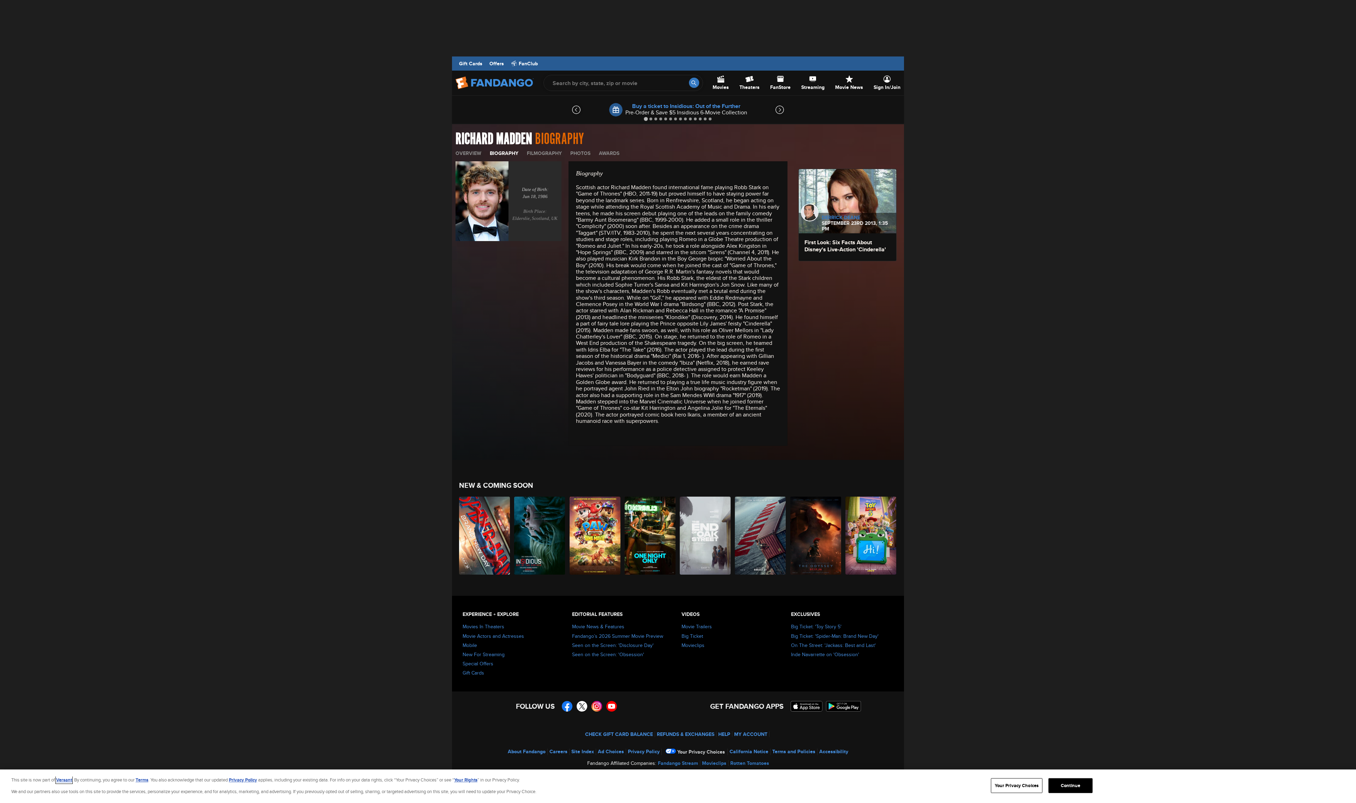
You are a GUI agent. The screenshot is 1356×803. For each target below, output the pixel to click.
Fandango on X (582, 706)
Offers (496, 63)
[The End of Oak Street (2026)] (705, 536)
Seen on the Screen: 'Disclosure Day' (613, 645)
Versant (64, 780)
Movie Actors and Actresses (493, 636)
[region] (678, 786)
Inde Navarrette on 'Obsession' (825, 654)
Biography (504, 153)
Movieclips (693, 645)
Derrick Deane (841, 217)
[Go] (694, 83)
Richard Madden (494, 139)
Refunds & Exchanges (685, 734)
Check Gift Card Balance (619, 734)
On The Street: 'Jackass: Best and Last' (833, 645)
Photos (580, 153)
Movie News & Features (598, 626)
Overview (468, 153)
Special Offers (478, 663)
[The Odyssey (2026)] (816, 536)
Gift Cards (470, 63)
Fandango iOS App (806, 706)
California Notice (749, 751)
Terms (142, 780)
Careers (558, 751)
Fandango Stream (678, 763)
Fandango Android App (843, 706)
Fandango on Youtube (611, 706)
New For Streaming (484, 654)
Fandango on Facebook (567, 706)
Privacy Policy (644, 751)
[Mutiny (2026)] (760, 536)
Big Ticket (692, 636)
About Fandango (527, 751)
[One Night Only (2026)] (650, 536)
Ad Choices (611, 751)
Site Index (582, 751)
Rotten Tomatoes (749, 763)
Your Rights (465, 780)
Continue (1070, 785)
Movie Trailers (697, 626)
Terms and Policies (793, 751)
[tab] (646, 119)
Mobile (470, 645)
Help (724, 734)
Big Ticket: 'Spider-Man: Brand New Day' (835, 636)
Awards (609, 153)
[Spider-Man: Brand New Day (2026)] (485, 536)
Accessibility (833, 751)
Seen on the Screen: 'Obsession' (608, 654)
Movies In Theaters (483, 626)
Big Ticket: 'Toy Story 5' (816, 626)
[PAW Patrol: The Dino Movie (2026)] (595, 536)
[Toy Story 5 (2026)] (871, 536)
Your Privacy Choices (701, 752)
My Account (750, 734)
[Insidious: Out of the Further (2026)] (540, 536)
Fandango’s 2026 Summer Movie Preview (617, 636)
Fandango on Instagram (596, 706)
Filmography (544, 153)
